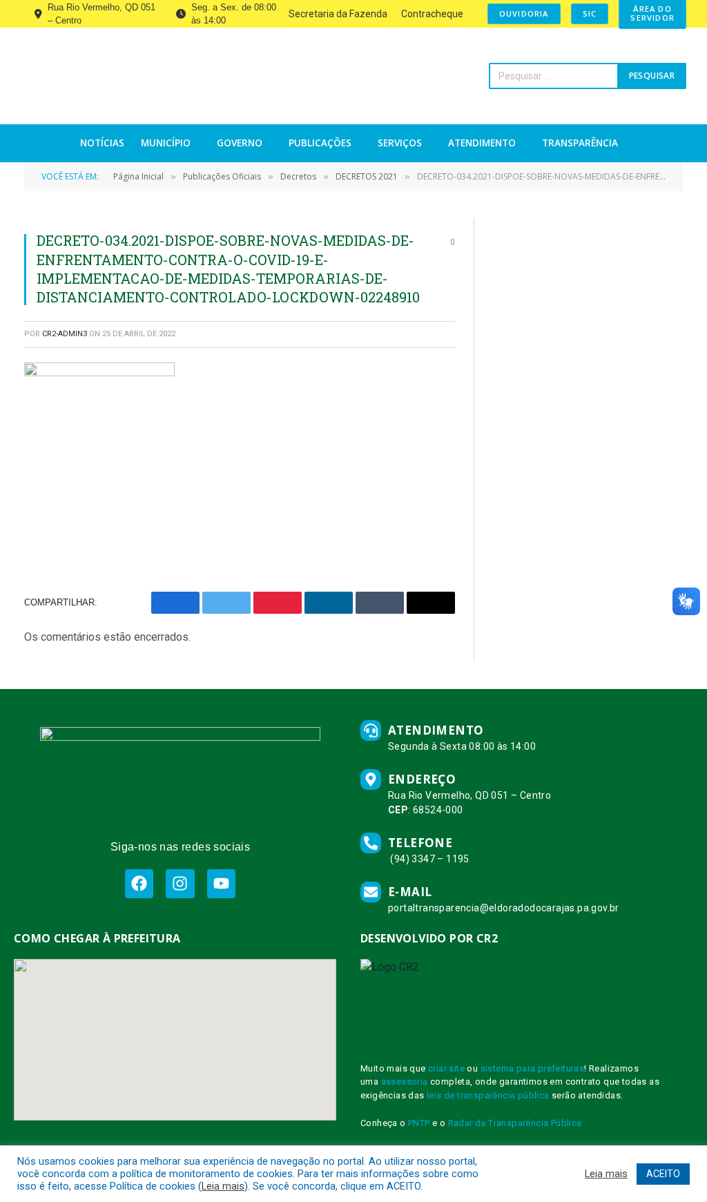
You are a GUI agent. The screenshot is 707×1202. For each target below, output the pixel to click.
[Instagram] (180, 883)
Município (166, 143)
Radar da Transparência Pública (515, 1123)
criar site (446, 1068)
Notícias (102, 143)
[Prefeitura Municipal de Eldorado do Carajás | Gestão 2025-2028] (148, 76)
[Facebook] (139, 883)
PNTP (419, 1123)
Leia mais (223, 1186)
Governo (239, 143)
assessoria (404, 1081)
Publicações (320, 143)
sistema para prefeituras (533, 1068)
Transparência (580, 143)
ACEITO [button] (663, 1173)
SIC (590, 13)
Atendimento (482, 143)
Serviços (400, 143)
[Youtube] (221, 883)
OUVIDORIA (524, 13)
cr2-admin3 (64, 333)
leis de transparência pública (488, 1095)
